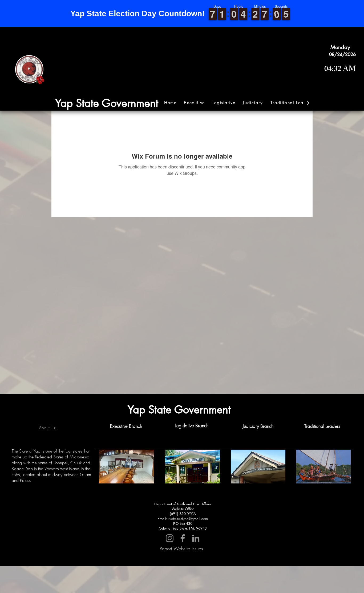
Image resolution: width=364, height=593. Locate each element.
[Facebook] (182, 538)
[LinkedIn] (196, 538)
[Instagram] (169, 538)
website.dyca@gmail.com (188, 518)
